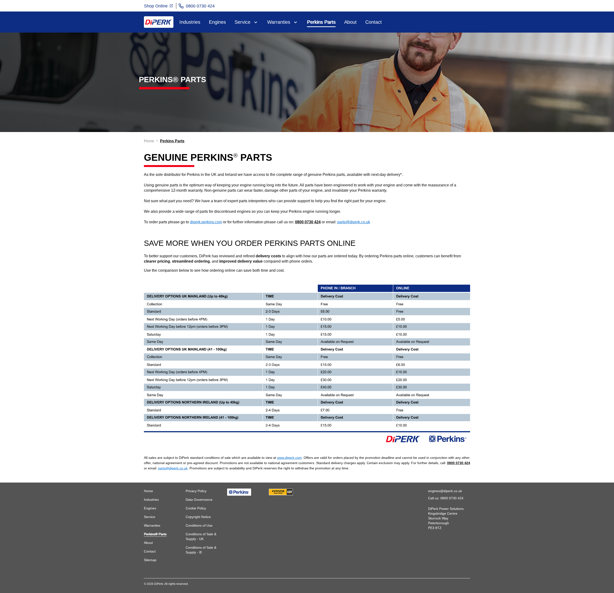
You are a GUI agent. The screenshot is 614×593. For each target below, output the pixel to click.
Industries (189, 22)
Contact (373, 22)
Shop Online (156, 6)
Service (242, 22)
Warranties (278, 22)
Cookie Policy (196, 508)
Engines (217, 22)
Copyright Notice (198, 517)
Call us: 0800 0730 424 (445, 498)
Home (148, 491)
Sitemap (150, 560)
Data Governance (199, 499)
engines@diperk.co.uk (445, 491)
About (350, 22)
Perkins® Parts (155, 534)
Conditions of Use (199, 525)
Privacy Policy (196, 491)
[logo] (158, 22)
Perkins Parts (321, 22)
